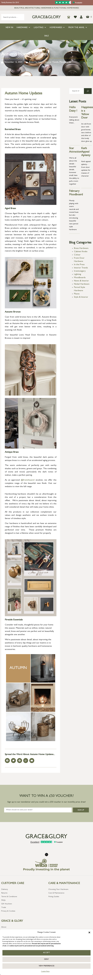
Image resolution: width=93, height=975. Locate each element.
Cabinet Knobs (80, 252)
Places (76, 294)
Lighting (38, 28)
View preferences (46, 966)
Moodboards (65, 62)
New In (9, 28)
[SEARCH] (88, 91)
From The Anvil (76, 28)
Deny (46, 959)
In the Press (79, 265)
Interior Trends (51, 62)
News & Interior (81, 281)
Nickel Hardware (81, 284)
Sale (46, 36)
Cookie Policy (45, 971)
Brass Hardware (36, 62)
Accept (46, 953)
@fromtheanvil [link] (28, 480)
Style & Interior (81, 297)
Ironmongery (80, 271)
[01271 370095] (69, 17)
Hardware (22, 28)
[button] (89, 932)
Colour (77, 255)
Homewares (56, 28)
